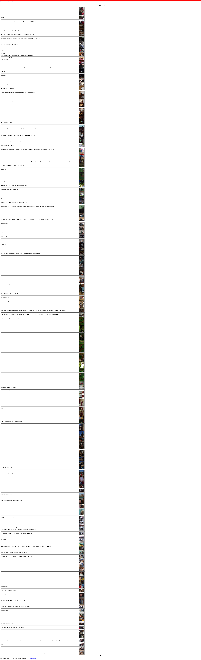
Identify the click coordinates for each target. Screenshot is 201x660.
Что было (10, 1)
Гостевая (17, 1)
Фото (7, 1)
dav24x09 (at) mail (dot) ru (32, 658)
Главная (1, 1)
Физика (4, 1)
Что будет (13, 1)
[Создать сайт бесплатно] (100, 659)
